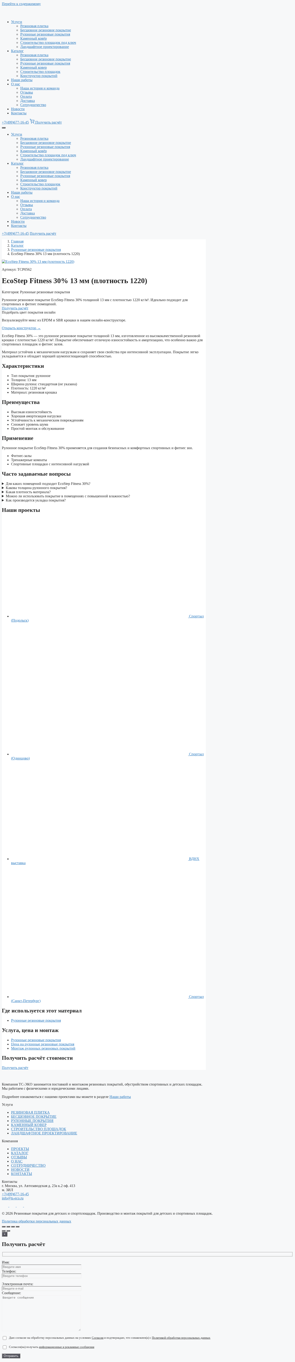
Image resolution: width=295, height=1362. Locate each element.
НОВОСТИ (20, 1170)
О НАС (17, 1161)
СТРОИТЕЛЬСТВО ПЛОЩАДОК (38, 1129)
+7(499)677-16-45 (15, 122)
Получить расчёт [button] (48, 122)
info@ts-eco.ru (13, 1198)
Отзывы (26, 92)
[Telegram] (5, 1206)
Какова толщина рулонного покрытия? (36, 488)
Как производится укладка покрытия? (36, 500)
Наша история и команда (39, 88)
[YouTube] (20, 1206)
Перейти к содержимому (21, 4)
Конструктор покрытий (38, 76)
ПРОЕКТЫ (20, 1149)
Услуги (16, 22)
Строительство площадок (40, 72)
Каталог (17, 51)
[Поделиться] (13, 1226)
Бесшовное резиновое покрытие (45, 30)
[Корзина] (32, 122)
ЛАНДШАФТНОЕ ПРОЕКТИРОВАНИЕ (44, 1133)
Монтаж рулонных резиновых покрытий (43, 1048)
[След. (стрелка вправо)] (8, 1230)
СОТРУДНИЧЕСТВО (28, 1165)
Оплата (26, 96)
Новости (18, 109)
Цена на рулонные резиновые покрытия (42, 1044)
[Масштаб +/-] (4, 1226)
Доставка (27, 101)
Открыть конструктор (21, 328)
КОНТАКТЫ (21, 1174)
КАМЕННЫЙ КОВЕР (29, 1125)
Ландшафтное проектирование (44, 47)
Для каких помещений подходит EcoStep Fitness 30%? (48, 484)
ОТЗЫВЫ (19, 1157)
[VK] (27, 1206)
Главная (17, 241)
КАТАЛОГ (19, 1153)
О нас (15, 84)
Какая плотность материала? (28, 492)
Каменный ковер (33, 67)
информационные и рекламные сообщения (66, 1347)
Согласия (97, 1337)
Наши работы (21, 80)
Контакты (19, 113)
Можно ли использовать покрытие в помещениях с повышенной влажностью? (68, 496)
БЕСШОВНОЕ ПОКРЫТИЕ (33, 1117)
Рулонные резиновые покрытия (45, 34)
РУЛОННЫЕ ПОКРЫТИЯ (32, 1121)
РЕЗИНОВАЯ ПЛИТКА (30, 1112)
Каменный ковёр (33, 38)
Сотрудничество (33, 105)
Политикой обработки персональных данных (181, 1337)
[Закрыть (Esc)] (17, 1226)
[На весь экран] (8, 1226)
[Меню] (4, 127)
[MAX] (13, 1206)
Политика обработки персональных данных (36, 1221)
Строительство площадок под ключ (48, 43)
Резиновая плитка (34, 26)
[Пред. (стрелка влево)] (4, 1230)
